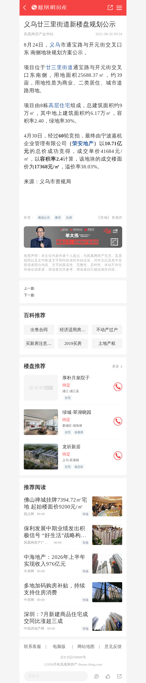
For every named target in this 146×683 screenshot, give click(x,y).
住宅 (64, 105)
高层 (53, 105)
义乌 (55, 45)
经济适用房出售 (74, 329)
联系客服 (32, 646)
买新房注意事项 (40, 343)
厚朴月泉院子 (76, 377)
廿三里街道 (59, 67)
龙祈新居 (71, 446)
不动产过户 (107, 329)
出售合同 (39, 329)
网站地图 (86, 646)
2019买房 (73, 343)
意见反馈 (113, 646)
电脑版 (59, 646)
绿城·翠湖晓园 (76, 412)
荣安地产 (83, 143)
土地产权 (106, 343)
